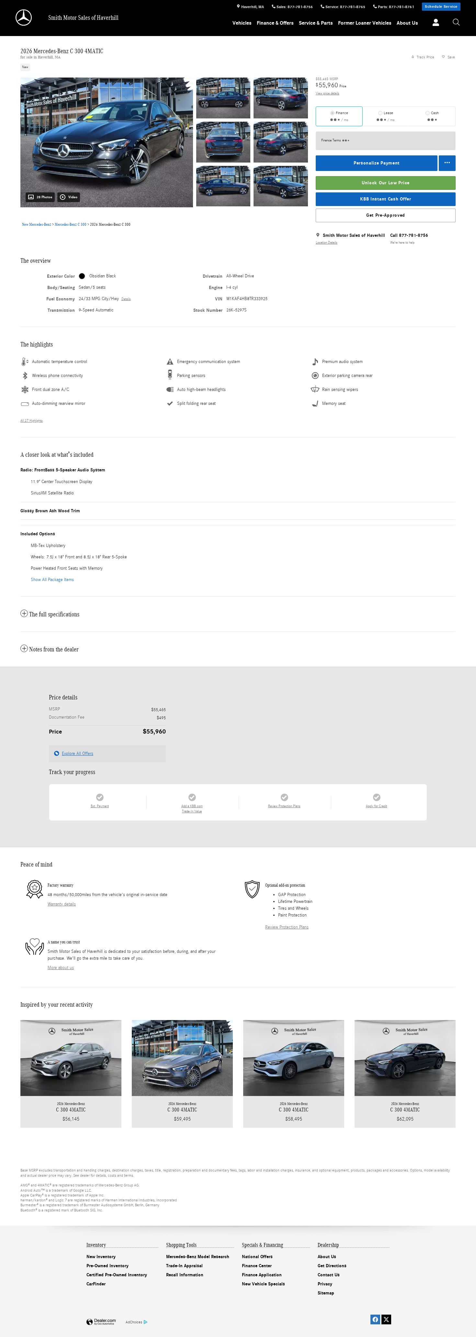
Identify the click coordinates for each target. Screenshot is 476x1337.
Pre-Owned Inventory (107, 1266)
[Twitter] (386, 1319)
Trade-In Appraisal (184, 1266)
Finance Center (257, 1266)
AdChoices (134, 1322)
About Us (407, 23)
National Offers (257, 1256)
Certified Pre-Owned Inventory (116, 1275)
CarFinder (96, 1284)
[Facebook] (375, 1319)
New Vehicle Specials (263, 1284)
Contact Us (329, 1275)
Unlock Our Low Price (386, 183)
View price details (327, 93)
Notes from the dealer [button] (54, 649)
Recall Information (184, 1275)
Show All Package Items (52, 579)
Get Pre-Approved (385, 215)
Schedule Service (441, 6)
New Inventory (101, 1256)
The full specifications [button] (54, 614)
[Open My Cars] (434, 23)
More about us (61, 967)
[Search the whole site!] (456, 22)
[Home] (24, 17)
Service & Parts (316, 23)
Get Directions (332, 1266)
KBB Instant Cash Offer (385, 199)
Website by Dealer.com (101, 1322)
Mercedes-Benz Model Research (197, 1256)
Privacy (325, 1284)
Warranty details (62, 904)
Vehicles (242, 23)
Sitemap (326, 1293)
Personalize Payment (377, 163)
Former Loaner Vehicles (364, 23)
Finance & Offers (275, 23)
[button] (160, 67)
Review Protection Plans (287, 927)
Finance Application (262, 1275)
